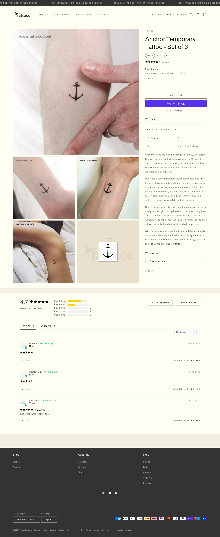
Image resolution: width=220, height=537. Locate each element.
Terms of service (92, 530)
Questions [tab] (46, 325)
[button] (44, 14)
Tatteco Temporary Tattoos (29, 530)
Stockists (17, 461)
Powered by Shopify (48, 530)
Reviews (82, 466)
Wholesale (18, 466)
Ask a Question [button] (161, 302)
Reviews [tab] (26, 325)
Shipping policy (108, 530)
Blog (80, 472)
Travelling (161, 55)
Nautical (150, 55)
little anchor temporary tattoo (166, 243)
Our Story (82, 461)
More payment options (176, 111)
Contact (147, 472)
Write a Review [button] (189, 302)
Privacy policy (78, 530)
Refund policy (64, 530)
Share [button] (151, 270)
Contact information (125, 530)
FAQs (145, 466)
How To (146, 461)
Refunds (147, 482)
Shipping (162, 73)
